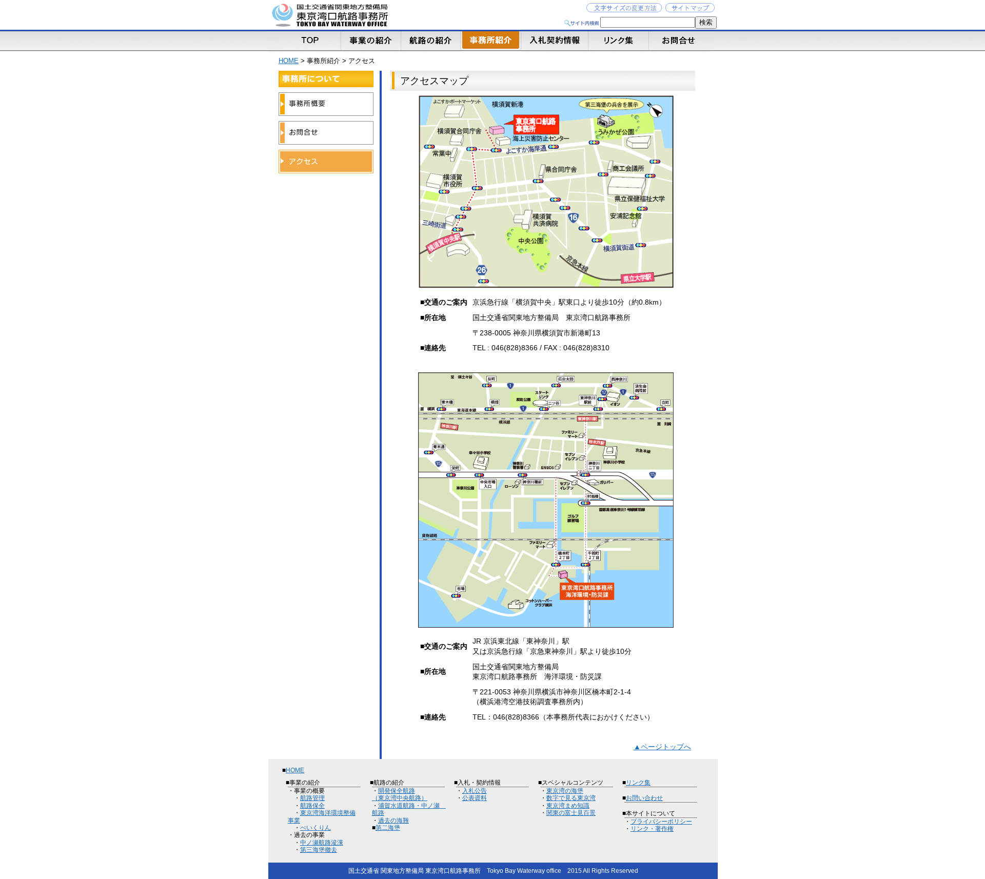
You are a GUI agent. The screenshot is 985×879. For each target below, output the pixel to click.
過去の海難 (393, 820)
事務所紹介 (491, 40)
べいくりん (315, 827)
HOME (289, 61)
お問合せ (682, 40)
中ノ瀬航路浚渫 (321, 842)
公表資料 (474, 798)
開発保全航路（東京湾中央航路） (399, 794)
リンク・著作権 (652, 828)
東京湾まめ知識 (567, 805)
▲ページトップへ (662, 747)
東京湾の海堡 (564, 790)
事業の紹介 (371, 40)
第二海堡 (388, 827)
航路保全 (312, 805)
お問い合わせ (644, 798)
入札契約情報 (555, 40)
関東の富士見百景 (571, 812)
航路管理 (312, 798)
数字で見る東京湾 (571, 798)
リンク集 (619, 40)
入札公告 (474, 790)
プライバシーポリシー (661, 821)
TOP (304, 40)
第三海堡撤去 (318, 849)
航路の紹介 (431, 40)
